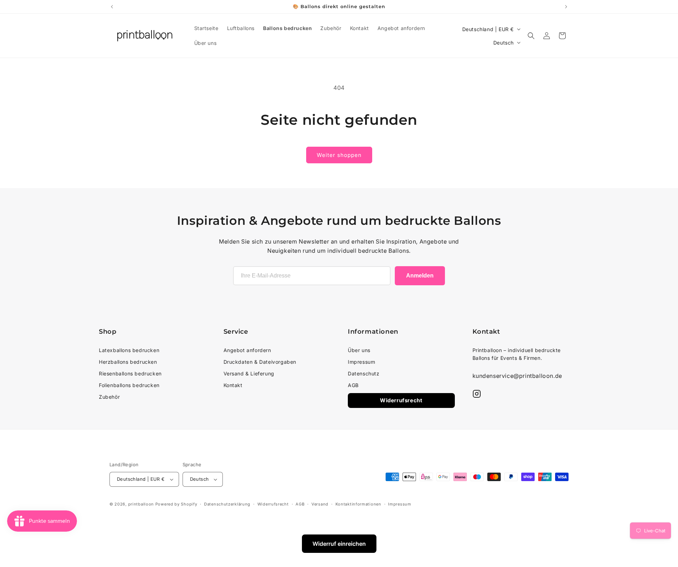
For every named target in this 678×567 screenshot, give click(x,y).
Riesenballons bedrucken (130, 373)
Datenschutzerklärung (227, 504)
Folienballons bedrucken (129, 385)
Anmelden (420, 276)
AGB (353, 385)
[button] (531, 35)
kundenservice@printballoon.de (517, 375)
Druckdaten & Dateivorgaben (260, 362)
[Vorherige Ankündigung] (112, 6)
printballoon (141, 504)
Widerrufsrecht (401, 400)
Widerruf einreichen (339, 543)
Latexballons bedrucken (129, 350)
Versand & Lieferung (249, 373)
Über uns (359, 350)
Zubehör (109, 397)
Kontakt (233, 385)
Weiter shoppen (339, 155)
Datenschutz (364, 373)
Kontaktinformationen (358, 504)
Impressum (361, 362)
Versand (319, 504)
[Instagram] (476, 394)
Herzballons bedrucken (128, 362)
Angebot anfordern (247, 350)
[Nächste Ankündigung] (566, 6)
